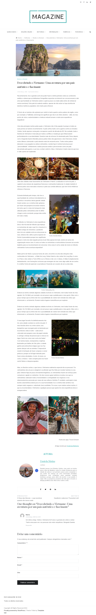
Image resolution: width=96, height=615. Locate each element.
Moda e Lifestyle (22, 79)
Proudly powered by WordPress (14, 610)
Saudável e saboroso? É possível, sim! (66, 498)
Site (18, 572)
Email (19, 565)
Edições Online (26, 32)
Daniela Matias (34, 91)
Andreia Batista (73, 446)
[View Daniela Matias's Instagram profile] (36, 470)
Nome (19, 557)
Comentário (22, 543)
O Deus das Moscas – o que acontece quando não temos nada (29, 499)
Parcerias (79, 32)
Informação (53, 32)
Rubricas (66, 32)
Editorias (40, 32)
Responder (29, 525)
